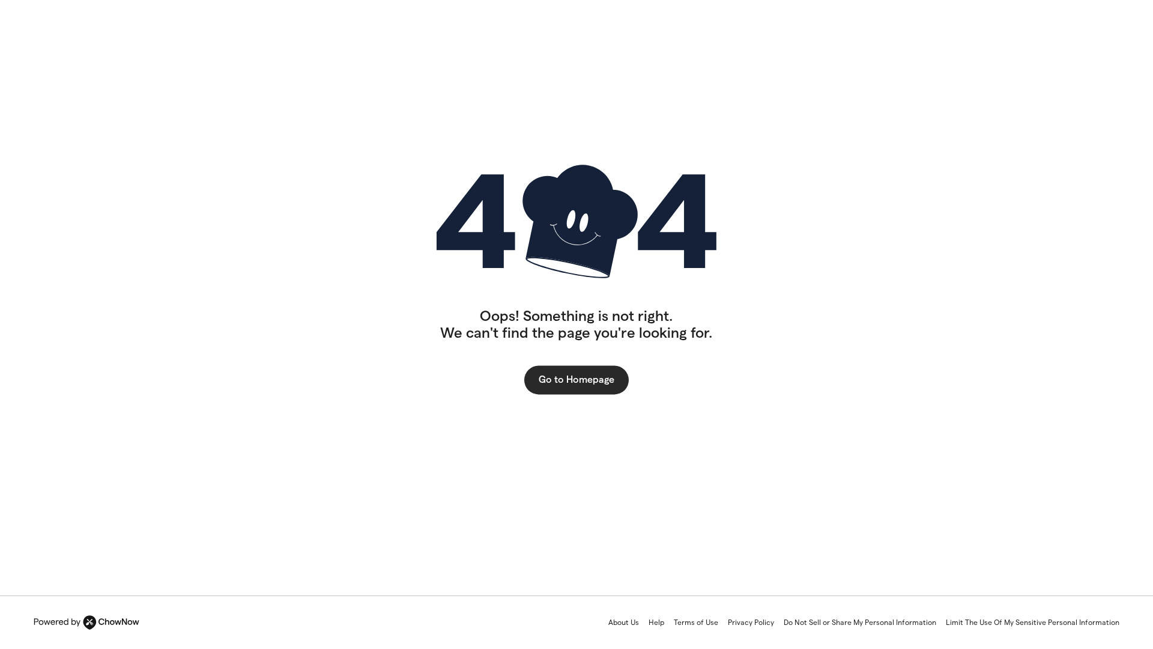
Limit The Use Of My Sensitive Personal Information (1032, 622)
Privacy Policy (751, 622)
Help (656, 622)
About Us (623, 622)
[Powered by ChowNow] (86, 622)
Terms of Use (696, 622)
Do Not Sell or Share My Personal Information (860, 622)
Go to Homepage (576, 379)
